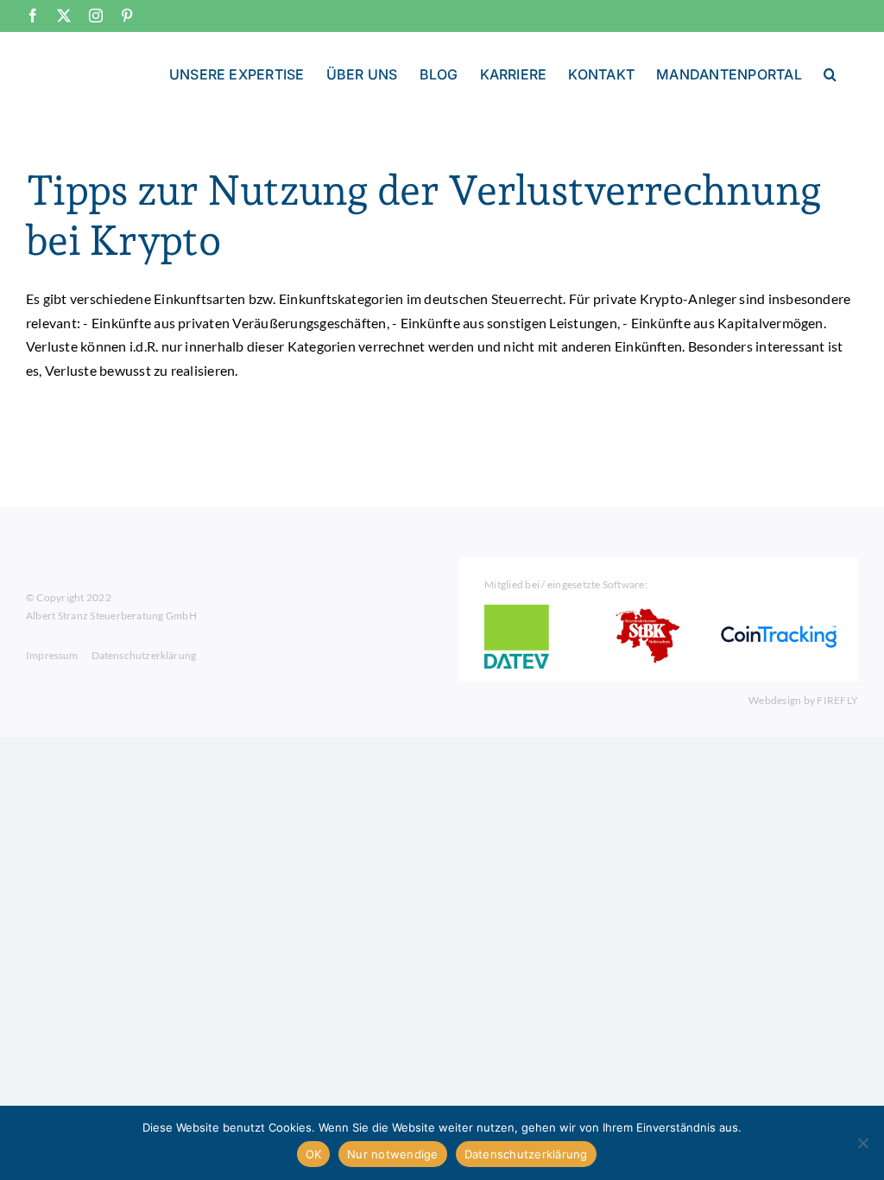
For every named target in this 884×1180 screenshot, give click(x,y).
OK (314, 1154)
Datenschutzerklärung (526, 1154)
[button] (830, 72)
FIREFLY (837, 700)
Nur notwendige (393, 1154)
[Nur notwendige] (862, 1142)
